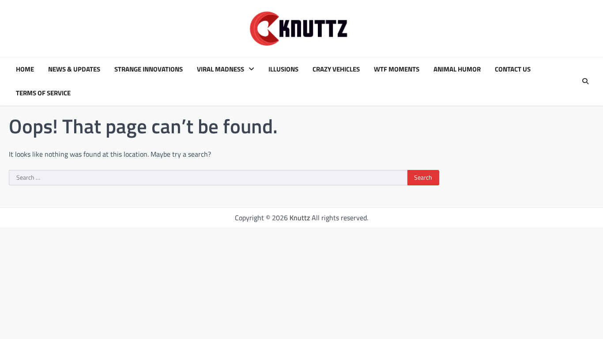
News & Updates (74, 69)
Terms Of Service (43, 93)
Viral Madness (220, 69)
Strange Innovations (148, 69)
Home (25, 69)
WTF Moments (396, 69)
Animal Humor (457, 69)
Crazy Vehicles (336, 69)
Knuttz (300, 217)
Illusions (283, 69)
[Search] (585, 81)
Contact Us (513, 69)
